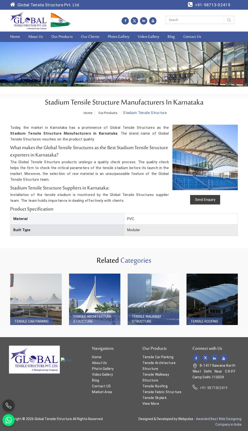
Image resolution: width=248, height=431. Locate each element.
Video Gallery (148, 37)
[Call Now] (8, 405)
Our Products (62, 37)
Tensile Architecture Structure (92, 319)
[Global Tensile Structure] (28, 20)
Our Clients (90, 37)
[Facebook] (125, 20)
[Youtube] (152, 20)
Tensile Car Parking (31, 321)
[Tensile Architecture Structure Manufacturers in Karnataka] (95, 299)
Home (15, 37)
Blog (171, 37)
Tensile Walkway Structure (146, 319)
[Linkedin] (143, 20)
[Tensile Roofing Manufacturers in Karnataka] (212, 299)
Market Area (102, 392)
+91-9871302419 (213, 388)
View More (150, 404)
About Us (35, 37)
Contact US (101, 386)
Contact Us (192, 37)
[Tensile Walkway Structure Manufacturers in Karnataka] (153, 299)
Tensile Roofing (204, 321)
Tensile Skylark (154, 398)
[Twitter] (134, 20)
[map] (66, 360)
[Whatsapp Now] (8, 420)
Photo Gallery (119, 37)
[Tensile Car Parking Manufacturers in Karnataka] (36, 299)
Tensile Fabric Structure (162, 392)
